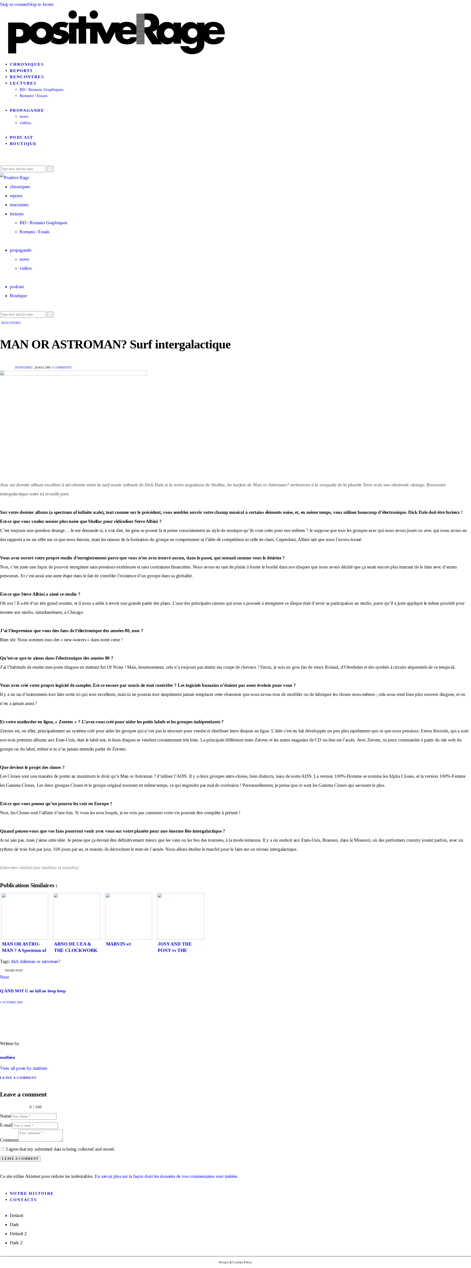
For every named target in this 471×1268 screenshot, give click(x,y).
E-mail (6, 1125)
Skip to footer (40, 4)
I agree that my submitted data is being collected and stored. (60, 1149)
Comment (9, 1140)
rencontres (11, 323)
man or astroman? (43, 961)
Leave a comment (18, 1078)
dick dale (19, 961)
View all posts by (23, 1068)
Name (5, 1116)
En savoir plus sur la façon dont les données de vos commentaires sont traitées (166, 1176)
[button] (2, 159)
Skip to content (14, 4)
